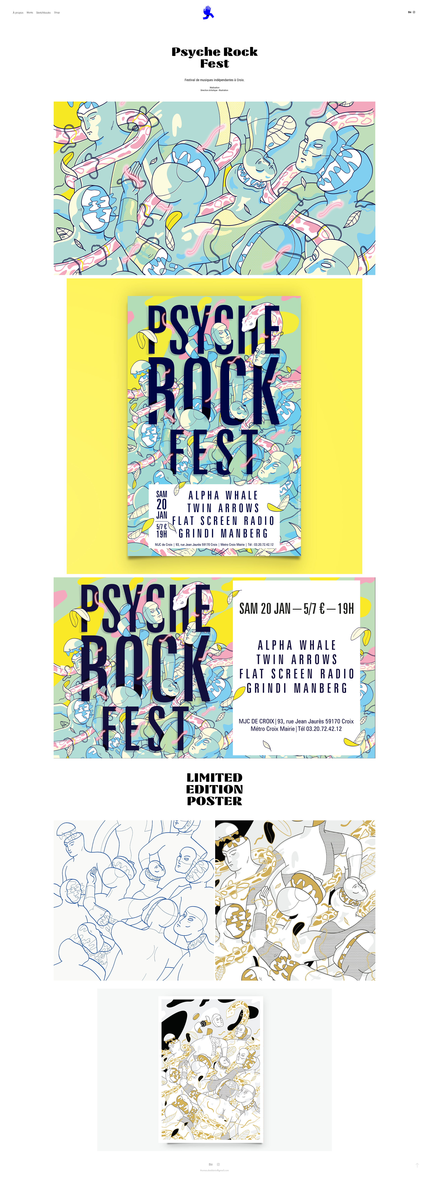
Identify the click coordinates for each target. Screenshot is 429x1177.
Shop (57, 12)
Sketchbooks (43, 12)
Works (30, 12)
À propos (18, 12)
